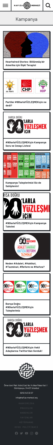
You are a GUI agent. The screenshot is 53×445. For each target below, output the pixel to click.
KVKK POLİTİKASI (26, 427)
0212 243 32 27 (26, 393)
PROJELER (26, 408)
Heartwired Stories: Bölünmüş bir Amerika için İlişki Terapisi (25, 63)
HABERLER (26, 413)
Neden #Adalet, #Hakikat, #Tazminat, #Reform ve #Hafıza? (25, 265)
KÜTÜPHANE (26, 422)
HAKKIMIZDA (26, 403)
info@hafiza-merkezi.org (27, 397)
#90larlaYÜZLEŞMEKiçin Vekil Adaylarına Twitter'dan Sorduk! (24, 349)
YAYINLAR (26, 417)
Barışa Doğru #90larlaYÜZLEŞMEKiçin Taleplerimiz (20, 307)
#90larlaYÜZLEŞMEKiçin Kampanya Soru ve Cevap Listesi (26, 144)
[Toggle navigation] (5, 5)
